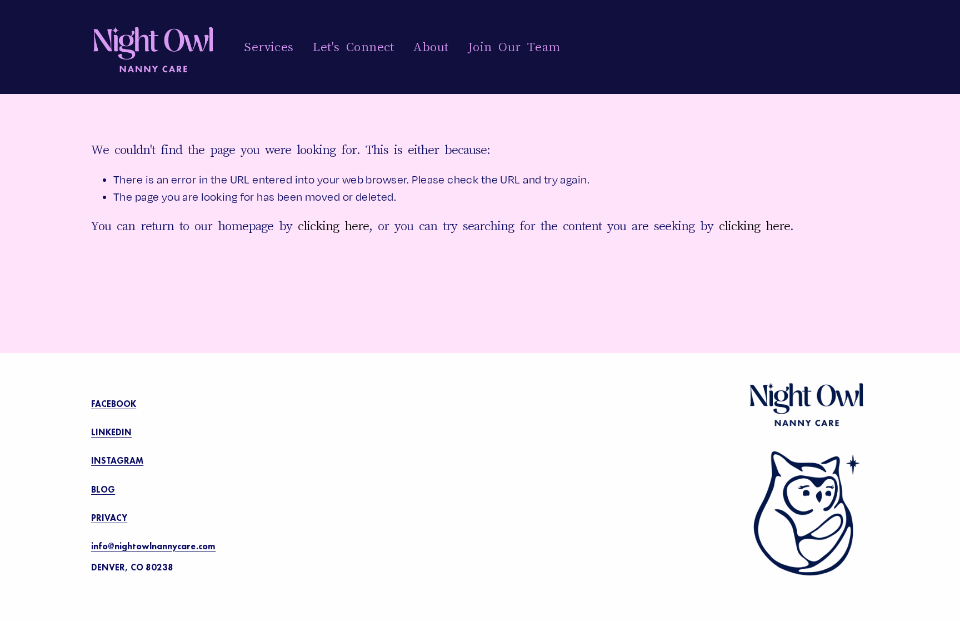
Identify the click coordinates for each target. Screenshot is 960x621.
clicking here (333, 225)
